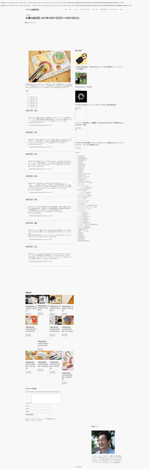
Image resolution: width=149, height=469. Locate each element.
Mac (79, 171)
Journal (80, 167)
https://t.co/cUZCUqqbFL (38, 121)
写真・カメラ (82, 231)
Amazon (80, 155)
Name (27, 405)
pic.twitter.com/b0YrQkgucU (35, 189)
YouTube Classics (114, 9)
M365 (79, 169)
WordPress (81, 178)
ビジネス (80, 210)
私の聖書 (80, 237)
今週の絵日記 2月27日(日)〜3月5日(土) (31, 308)
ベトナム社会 (82, 219)
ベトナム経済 (82, 221)
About (121, 9)
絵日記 (28, 15)
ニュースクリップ (83, 208)
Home (65, 9)
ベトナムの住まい (83, 216)
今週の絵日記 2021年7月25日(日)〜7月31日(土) (67, 329)
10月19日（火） (34, 100)
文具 (79, 234)
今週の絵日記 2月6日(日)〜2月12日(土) (67, 308)
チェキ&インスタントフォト (86, 207)
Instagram (80, 164)
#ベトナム (47, 121)
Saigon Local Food (83, 174)
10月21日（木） (34, 103)
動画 (79, 232)
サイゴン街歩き (85, 187)
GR (79, 162)
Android (80, 157)
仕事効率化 (81, 229)
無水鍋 (80, 236)
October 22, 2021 (47, 239)
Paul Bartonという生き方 (83, 87)
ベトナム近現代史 (83, 223)
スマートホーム (82, 200)
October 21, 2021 (47, 215)
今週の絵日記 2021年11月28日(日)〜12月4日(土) (43, 364)
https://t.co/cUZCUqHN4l (36, 142)
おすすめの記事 (82, 189)
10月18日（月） (34, 98)
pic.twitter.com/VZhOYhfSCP (50, 258)
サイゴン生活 (82, 197)
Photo (79, 172)
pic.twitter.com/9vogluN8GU (35, 144)
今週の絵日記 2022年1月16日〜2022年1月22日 (43, 343)
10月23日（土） (34, 107)
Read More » (28, 315)
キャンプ (80, 190)
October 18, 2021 (47, 147)
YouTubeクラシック (83, 182)
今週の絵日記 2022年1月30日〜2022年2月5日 (31, 329)
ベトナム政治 (82, 218)
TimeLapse (81, 175)
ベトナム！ (75, 9)
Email (27, 408)
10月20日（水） (34, 102)
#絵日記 (53, 121)
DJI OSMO (81, 160)
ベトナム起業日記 (32, 9)
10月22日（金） (34, 105)
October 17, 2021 (47, 125)
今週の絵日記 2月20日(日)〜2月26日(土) (43, 308)
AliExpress (84, 213)
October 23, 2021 (47, 261)
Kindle (80, 168)
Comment (28, 403)
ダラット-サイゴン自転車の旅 (86, 205)
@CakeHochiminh (49, 253)
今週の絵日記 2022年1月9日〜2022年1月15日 (55, 329)
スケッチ (80, 199)
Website (27, 411)
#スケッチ (58, 121)
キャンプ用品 (85, 192)
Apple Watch (81, 158)
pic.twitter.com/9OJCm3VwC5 (35, 122)
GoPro (80, 161)
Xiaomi (80, 179)
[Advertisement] (49, 38)
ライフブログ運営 (83, 227)
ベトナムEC (81, 212)
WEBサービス (82, 176)
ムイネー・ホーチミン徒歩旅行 (87, 224)
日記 (70, 9)
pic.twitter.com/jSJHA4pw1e (35, 213)
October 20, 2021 (47, 192)
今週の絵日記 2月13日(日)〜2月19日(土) (55, 308)
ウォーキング (82, 186)
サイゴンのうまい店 (85, 9)
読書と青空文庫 (82, 240)
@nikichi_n (62, 255)
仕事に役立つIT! (104, 9)
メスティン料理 (82, 226)
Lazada (83, 215)
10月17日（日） (34, 97)
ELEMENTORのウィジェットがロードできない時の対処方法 (95, 105)
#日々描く (64, 121)
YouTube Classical (83, 181)
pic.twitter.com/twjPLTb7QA (49, 236)
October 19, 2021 (47, 169)
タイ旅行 (80, 203)
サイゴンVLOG (95, 9)
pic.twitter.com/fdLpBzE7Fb (37, 166)
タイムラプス (82, 202)
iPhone (80, 165)
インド (80, 184)
